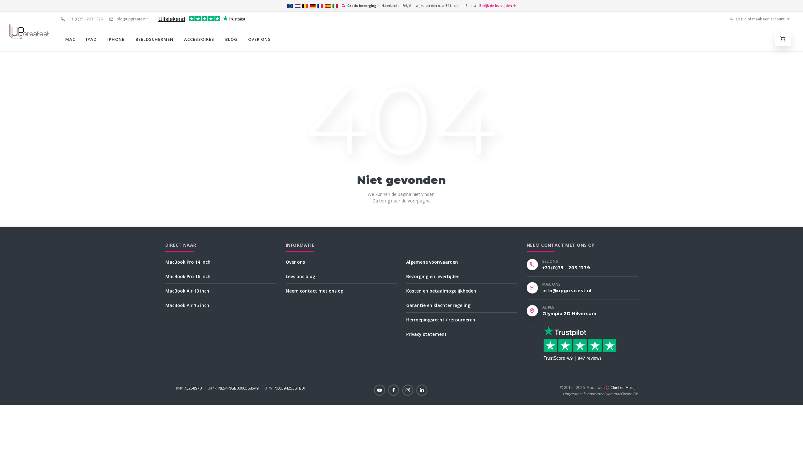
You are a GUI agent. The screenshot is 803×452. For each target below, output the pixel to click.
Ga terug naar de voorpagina (401, 201)
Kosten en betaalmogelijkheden (441, 291)
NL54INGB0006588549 (233, 388)
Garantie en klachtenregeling (438, 305)
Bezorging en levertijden (433, 276)
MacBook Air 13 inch (187, 291)
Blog (231, 39)
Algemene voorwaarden (432, 262)
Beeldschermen (155, 39)
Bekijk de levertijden (496, 5)
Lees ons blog (300, 276)
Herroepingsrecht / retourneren (440, 320)
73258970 (189, 388)
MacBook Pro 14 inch (187, 262)
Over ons (259, 39)
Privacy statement (426, 334)
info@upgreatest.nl (132, 19)
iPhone (116, 39)
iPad (91, 39)
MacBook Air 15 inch (187, 305)
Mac (70, 39)
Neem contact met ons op (314, 291)
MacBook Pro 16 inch (187, 276)
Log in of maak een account (759, 19)
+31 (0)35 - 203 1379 (84, 19)
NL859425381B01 (285, 388)
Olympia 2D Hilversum (569, 313)
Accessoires (199, 39)
